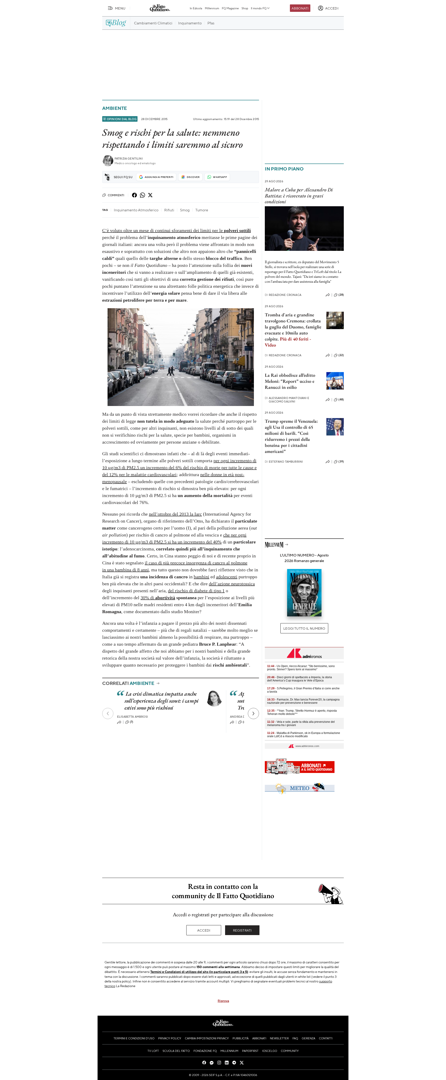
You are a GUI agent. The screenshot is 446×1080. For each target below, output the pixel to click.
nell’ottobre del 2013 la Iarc (175, 514)
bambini (201, 576)
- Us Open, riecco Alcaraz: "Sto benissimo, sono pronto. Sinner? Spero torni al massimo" (301, 667)
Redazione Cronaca (283, 295)
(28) (341, 294)
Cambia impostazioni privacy (207, 1038)
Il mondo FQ (258, 8)
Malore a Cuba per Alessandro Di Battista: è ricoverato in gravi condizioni (299, 195)
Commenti (116, 195)
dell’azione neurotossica (232, 583)
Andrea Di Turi (241, 716)
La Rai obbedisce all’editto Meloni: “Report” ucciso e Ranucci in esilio (290, 381)
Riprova (223, 1000)
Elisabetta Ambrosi (132, 716)
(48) (341, 399)
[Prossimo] (253, 713)
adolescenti (226, 576)
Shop (245, 8)
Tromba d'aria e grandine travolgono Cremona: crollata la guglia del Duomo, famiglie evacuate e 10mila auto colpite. (293, 330)
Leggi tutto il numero (304, 628)
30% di (158, 597)
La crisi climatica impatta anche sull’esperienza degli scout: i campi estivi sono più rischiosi (162, 700)
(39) (341, 461)
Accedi (203, 930)
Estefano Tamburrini (284, 461)
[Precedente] (107, 713)
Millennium (212, 8)
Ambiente (114, 108)
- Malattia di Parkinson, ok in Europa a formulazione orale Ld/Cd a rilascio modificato (303, 734)
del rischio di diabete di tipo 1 (196, 590)
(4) (244, 721)
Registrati (242, 930)
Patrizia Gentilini (129, 158)
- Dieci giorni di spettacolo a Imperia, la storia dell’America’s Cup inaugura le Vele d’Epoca (299, 679)
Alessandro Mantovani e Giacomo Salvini (287, 399)
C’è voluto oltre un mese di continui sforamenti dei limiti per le (176, 230)
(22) (341, 355)
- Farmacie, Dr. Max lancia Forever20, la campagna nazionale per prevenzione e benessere (303, 701)
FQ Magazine (230, 8)
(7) (131, 721)
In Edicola (196, 8)
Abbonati (300, 8)
